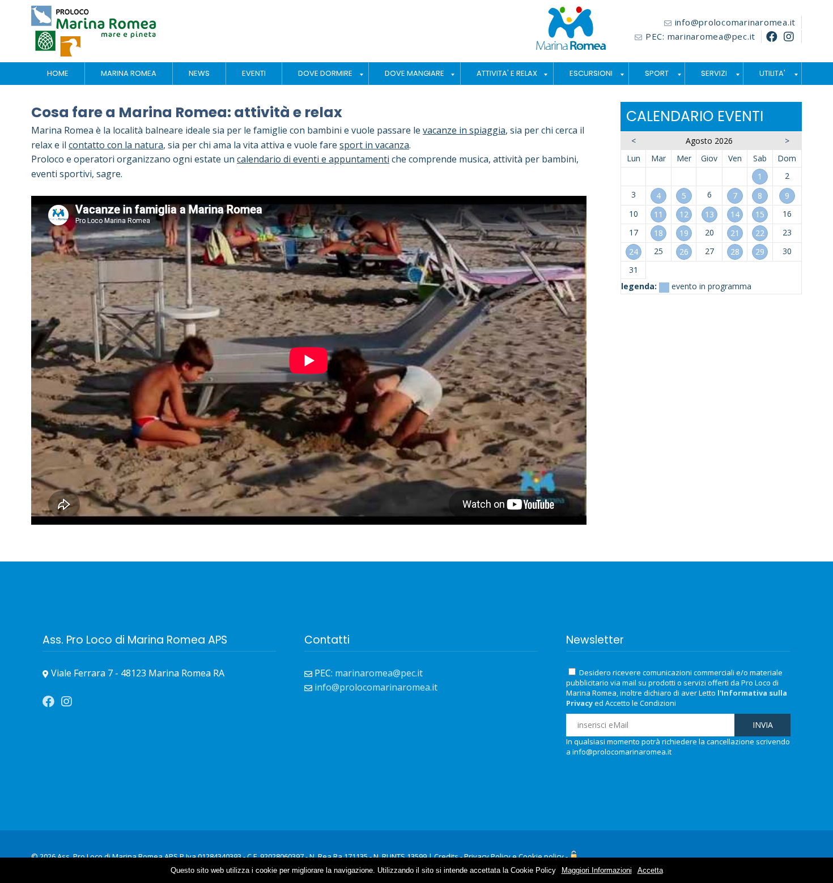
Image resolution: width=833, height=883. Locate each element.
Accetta (650, 870)
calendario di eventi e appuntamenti (313, 159)
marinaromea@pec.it (712, 36)
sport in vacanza (374, 145)
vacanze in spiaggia (464, 130)
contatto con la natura (116, 145)
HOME (58, 73)
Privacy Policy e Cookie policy (514, 856)
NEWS (199, 73)
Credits (446, 856)
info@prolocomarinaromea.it (735, 22)
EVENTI (254, 73)
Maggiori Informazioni (597, 870)
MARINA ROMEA (128, 73)
